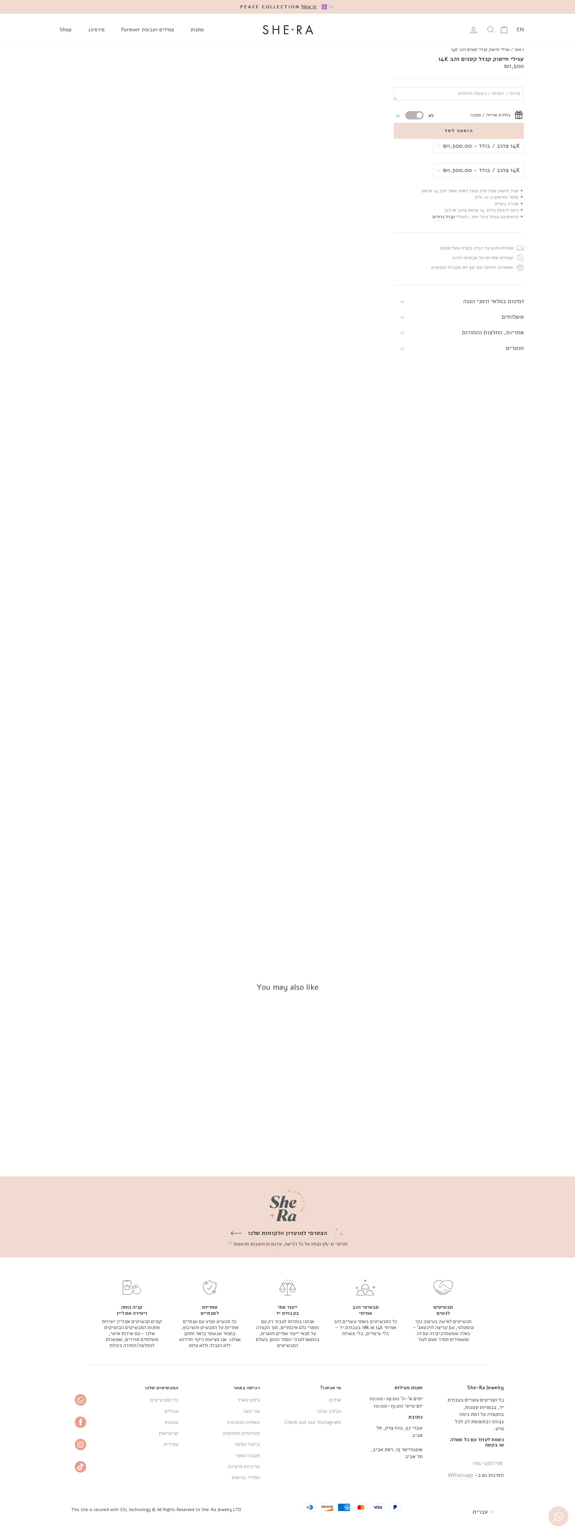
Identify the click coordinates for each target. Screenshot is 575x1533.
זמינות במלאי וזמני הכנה (493, 301)
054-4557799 (487, 1462)
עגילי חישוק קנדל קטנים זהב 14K (480, 50)
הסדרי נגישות (246, 1477)
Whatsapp (461, 1475)
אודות (335, 1400)
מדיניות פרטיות (244, 1466)
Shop (66, 29)
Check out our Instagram (312, 1422)
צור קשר (251, 1411)
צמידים (171, 1444)
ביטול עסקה (247, 1444)
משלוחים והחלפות (241, 1433)
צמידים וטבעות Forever (147, 29)
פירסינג (96, 29)
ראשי (519, 50)
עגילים (171, 1411)
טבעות (171, 1422)
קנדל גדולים (444, 217)
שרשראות (168, 1433)
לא (431, 115)
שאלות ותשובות (243, 1422)
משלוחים (513, 317)
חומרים (515, 348)
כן (398, 115)
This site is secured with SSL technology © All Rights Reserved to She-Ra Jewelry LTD (156, 1509)
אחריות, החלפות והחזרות (493, 332)
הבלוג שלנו (329, 1411)
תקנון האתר (248, 1455)
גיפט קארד (249, 1400)
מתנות (197, 29)
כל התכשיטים (164, 1400)
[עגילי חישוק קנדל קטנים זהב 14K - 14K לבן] (463, 1147)
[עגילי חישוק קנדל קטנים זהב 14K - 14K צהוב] (472, 1147)
